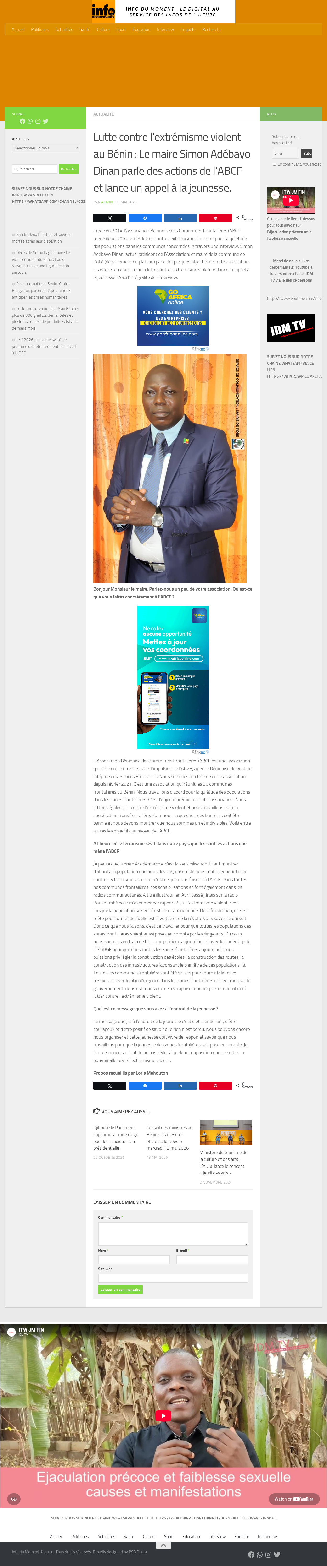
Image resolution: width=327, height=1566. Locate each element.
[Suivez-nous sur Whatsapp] (30, 121)
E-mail (183, 1250)
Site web (105, 1269)
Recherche (211, 29)
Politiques (40, 29)
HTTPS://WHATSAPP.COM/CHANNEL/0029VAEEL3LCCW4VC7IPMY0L (73, 201)
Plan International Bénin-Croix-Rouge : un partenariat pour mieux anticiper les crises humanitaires (41, 290)
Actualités (64, 29)
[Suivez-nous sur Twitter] (45, 121)
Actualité (103, 114)
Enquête (188, 29)
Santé (85, 29)
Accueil (18, 29)
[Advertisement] (163, 71)
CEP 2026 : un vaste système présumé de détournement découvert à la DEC (44, 346)
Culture (103, 29)
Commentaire (110, 1217)
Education (141, 29)
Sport (121, 29)
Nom (103, 1250)
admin (107, 202)
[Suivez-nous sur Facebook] (22, 121)
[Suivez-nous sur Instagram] (38, 121)
